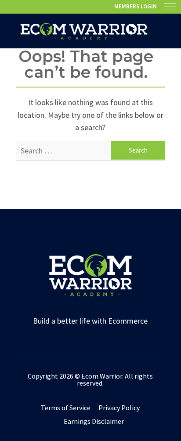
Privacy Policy (119, 407)
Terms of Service (65, 407)
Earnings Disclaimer (94, 421)
